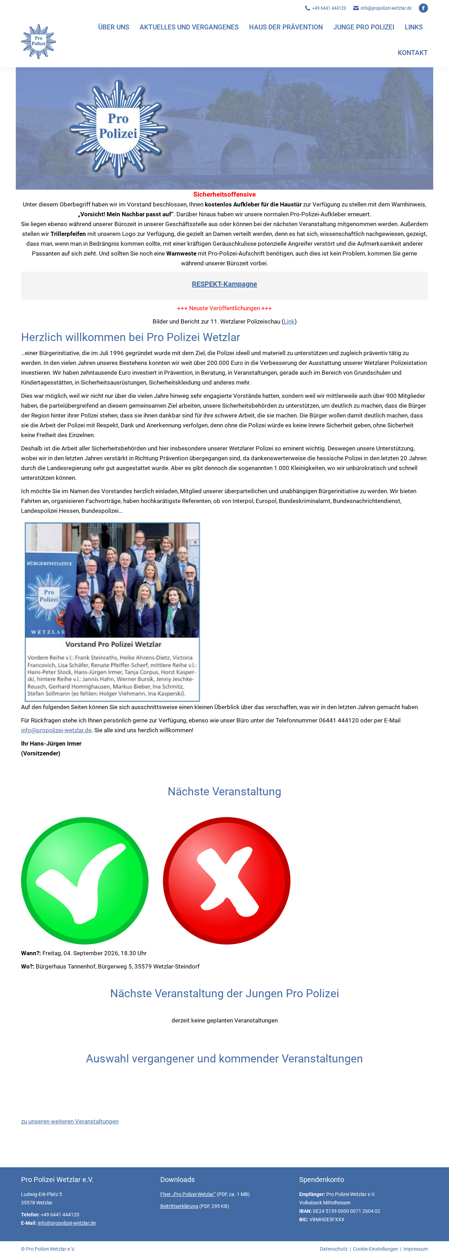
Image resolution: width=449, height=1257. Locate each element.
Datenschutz (334, 1249)
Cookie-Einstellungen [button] (375, 1249)
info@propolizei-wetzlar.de (386, 8)
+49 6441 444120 (329, 8)
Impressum (415, 1249)
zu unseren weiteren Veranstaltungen (70, 1121)
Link (289, 321)
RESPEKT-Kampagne (224, 284)
